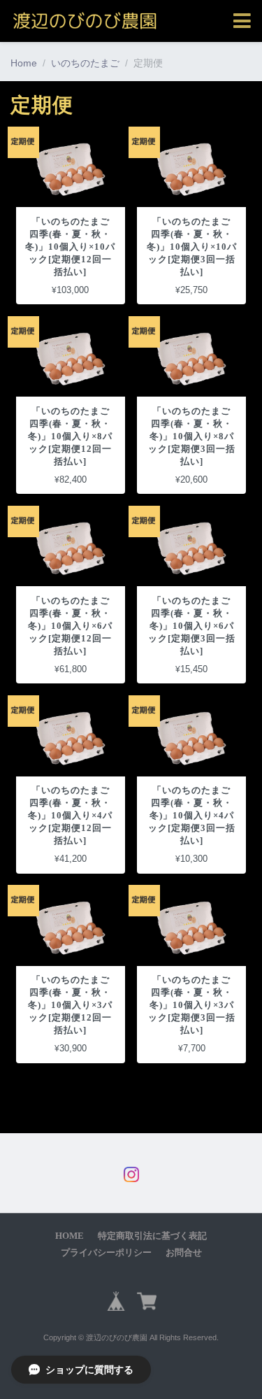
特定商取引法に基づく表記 (152, 1236)
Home (23, 63)
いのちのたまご (85, 63)
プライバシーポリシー (106, 1253)
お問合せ (184, 1253)
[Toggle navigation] (242, 21)
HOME (69, 1236)
